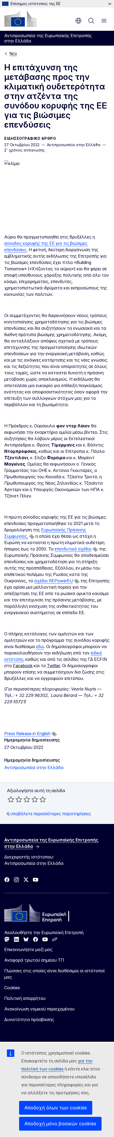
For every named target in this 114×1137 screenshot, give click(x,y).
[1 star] (11, 799)
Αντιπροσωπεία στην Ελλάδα (34, 767)
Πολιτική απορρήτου (25, 998)
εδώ (40, 646)
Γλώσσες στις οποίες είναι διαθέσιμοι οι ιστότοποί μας (54, 974)
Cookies (12, 987)
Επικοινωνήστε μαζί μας (28, 949)
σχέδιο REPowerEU (53, 580)
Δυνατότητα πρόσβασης (29, 1019)
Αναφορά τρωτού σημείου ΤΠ (34, 960)
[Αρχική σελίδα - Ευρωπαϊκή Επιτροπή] (20, 19)
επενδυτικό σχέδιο (73, 549)
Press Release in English (27, 733)
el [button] (78, 21)
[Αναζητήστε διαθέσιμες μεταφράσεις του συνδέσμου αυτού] (31, 536)
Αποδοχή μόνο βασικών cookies (60, 1123)
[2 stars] (15, 799)
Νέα (13, 53)
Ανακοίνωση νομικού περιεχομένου (39, 1009)
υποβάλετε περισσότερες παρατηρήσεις (50, 813)
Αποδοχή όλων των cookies (55, 1107)
